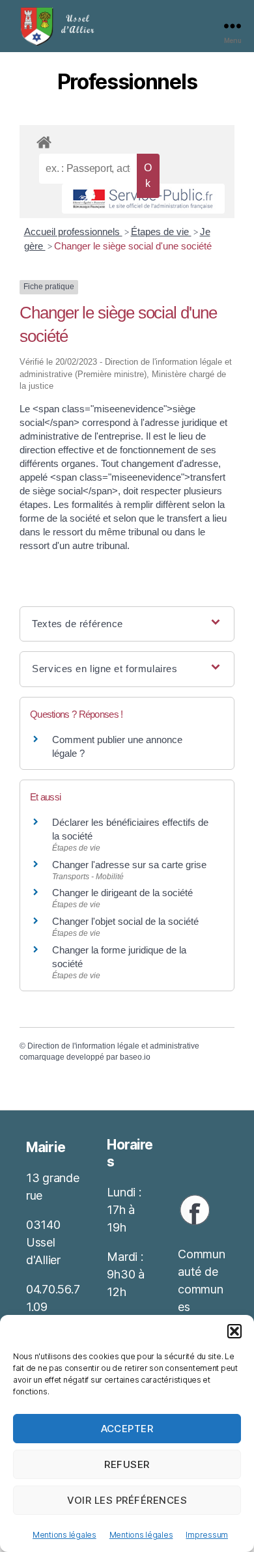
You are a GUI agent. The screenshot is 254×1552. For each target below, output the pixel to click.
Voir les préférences (127, 1500)
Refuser (127, 1464)
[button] (234, 1331)
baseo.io (135, 1057)
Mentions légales (64, 1535)
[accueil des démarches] (127, 140)
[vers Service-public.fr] (143, 199)
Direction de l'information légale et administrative (113, 1046)
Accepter (127, 1428)
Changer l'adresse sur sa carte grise (129, 864)
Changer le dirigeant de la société (122, 892)
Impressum (207, 1535)
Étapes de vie (161, 231)
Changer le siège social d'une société (133, 245)
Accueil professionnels (73, 231)
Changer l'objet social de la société (125, 921)
